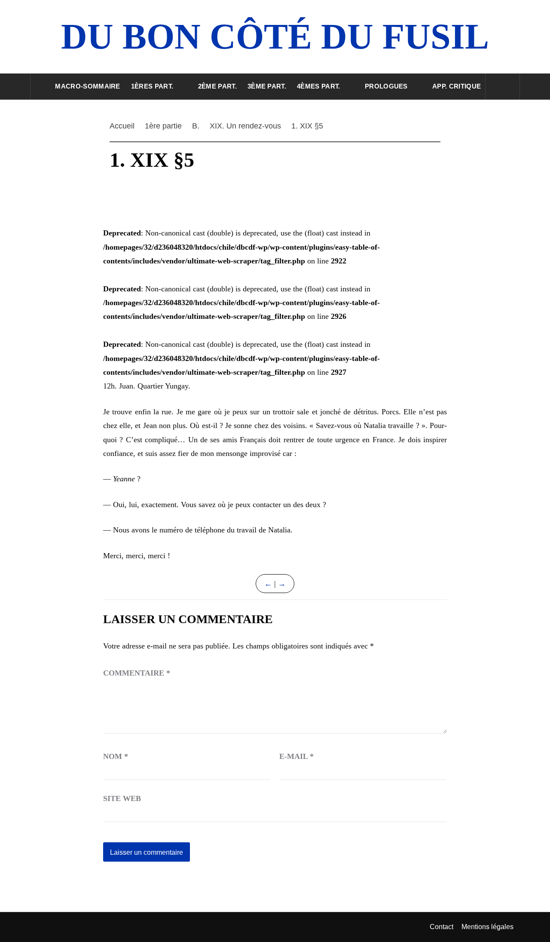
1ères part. (152, 86)
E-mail (296, 756)
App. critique (456, 86)
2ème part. (217, 86)
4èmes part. (318, 86)
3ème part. (267, 86)
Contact (441, 926)
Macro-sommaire (87, 86)
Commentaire (136, 673)
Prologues (386, 86)
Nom (115, 756)
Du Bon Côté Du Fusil (275, 36)
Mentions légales (487, 926)
